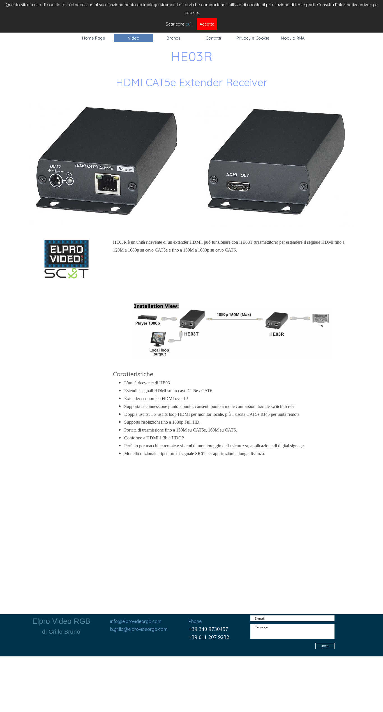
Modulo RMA (292, 38)
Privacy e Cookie (252, 38)
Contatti (213, 38)
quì (188, 24)
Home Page (93, 38)
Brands (173, 38)
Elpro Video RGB (61, 621)
